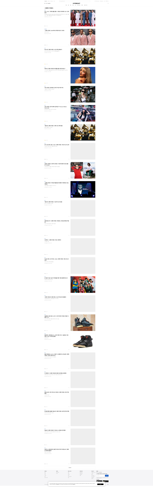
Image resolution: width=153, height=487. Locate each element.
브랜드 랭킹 (57, 472)
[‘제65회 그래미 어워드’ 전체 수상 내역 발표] (83, 132)
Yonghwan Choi (47, 225)
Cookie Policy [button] (57, 484)
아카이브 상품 (69, 476)
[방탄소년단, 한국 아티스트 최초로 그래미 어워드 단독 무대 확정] (83, 398)
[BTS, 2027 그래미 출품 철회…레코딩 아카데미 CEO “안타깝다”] (83, 18)
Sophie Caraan (47, 16)
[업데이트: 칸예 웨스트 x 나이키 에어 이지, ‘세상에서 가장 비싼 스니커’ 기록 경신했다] (83, 341)
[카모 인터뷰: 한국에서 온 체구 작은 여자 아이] (83, 94)
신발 (45, 473)
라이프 (69, 474)
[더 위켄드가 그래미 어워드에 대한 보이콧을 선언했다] (83, 379)
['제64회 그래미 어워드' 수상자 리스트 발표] (83, 208)
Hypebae (81, 474)
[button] (58, 102)
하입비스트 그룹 (93, 472)
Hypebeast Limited (48, 484)
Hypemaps (81, 473)
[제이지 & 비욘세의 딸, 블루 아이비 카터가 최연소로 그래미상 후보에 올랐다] (83, 456)
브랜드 (57, 473)
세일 (68, 477)
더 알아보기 (70, 467)
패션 (45, 472)
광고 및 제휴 (93, 476)
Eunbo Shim (46, 128)
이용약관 (107, 477)
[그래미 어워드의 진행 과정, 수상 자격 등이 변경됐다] (83, 303)
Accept (100, 484)
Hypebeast (81, 472)
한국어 (108, 484)
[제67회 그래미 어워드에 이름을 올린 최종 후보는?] (83, 75)
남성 (68, 472)
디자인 (45, 475)
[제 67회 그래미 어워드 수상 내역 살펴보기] (83, 56)
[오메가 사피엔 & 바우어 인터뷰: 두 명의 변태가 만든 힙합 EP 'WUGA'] (83, 170)
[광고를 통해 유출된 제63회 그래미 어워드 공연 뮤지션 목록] (83, 418)
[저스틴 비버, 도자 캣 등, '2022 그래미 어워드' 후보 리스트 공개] (83, 265)
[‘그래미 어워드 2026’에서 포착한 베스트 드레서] (83, 37)
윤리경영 (93, 477)
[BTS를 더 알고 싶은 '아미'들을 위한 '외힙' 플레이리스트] (83, 284)
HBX (80, 475)
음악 (45, 476)
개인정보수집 (104, 477)
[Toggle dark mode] (108, 3)
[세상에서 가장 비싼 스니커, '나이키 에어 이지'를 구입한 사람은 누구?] (83, 322)
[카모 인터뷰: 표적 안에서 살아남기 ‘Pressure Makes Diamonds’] (83, 113)
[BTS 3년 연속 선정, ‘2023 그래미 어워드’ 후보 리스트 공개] (83, 151)
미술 (45, 474)
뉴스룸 (92, 473)
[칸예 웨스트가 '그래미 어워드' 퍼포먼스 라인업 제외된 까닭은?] (83, 227)
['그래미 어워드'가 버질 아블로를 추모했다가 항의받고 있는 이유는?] (83, 189)
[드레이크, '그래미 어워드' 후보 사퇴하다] (83, 246)
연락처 (92, 478)
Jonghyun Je (46, 52)
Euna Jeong (46, 33)
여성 (68, 473)
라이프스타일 (46, 477)
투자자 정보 (93, 475)
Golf (68, 475)
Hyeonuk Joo (46, 147)
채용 (92, 474)
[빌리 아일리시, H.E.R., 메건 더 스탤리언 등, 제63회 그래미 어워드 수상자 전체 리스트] (83, 360)
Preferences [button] (74, 484)
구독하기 (107, 475)
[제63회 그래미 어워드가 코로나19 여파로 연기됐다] (83, 437)
